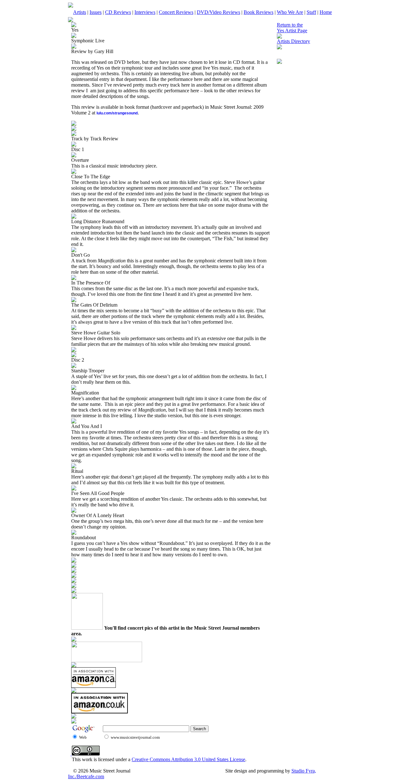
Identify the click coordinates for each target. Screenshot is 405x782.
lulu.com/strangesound (117, 113)
